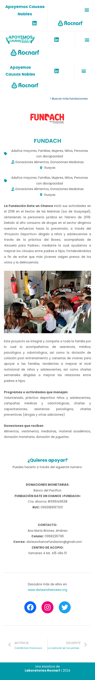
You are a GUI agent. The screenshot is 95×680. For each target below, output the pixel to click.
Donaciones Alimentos (32, 162)
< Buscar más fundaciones (69, 98)
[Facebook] (30, 607)
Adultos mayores (24, 151)
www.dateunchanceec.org (47, 590)
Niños (69, 151)
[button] (86, 9)
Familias (44, 151)
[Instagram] (47, 607)
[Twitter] (65, 607)
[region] (47, 302)
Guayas (49, 168)
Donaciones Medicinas (67, 162)
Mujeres (57, 151)
